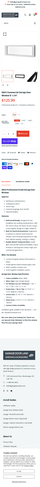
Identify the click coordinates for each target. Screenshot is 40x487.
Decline (19, 476)
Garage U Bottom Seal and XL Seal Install (17, 423)
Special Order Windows (13, 320)
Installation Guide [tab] (22, 181)
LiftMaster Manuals (10, 446)
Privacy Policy (28, 466)
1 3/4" (17, 124)
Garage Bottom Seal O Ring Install (15, 419)
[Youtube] (11, 391)
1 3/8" (17, 120)
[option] (20, 49)
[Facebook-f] (4, 391)
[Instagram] (7, 391)
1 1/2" (23, 120)
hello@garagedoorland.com (20, 2)
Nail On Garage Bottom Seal (13, 427)
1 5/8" (30, 120)
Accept (19, 471)
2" (22, 124)
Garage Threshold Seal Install (13, 414)
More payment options (10, 145)
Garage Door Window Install (13, 410)
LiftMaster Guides (9, 406)
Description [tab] (6, 181)
